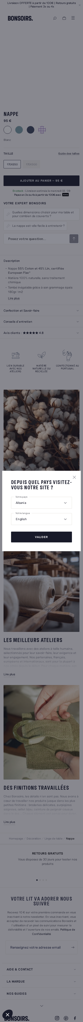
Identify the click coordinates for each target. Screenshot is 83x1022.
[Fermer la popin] (74, 477)
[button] (7, 1014)
